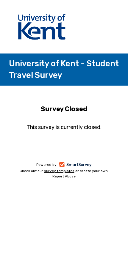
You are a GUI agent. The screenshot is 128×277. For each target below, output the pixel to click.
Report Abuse (64, 176)
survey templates (59, 171)
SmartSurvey (82, 165)
